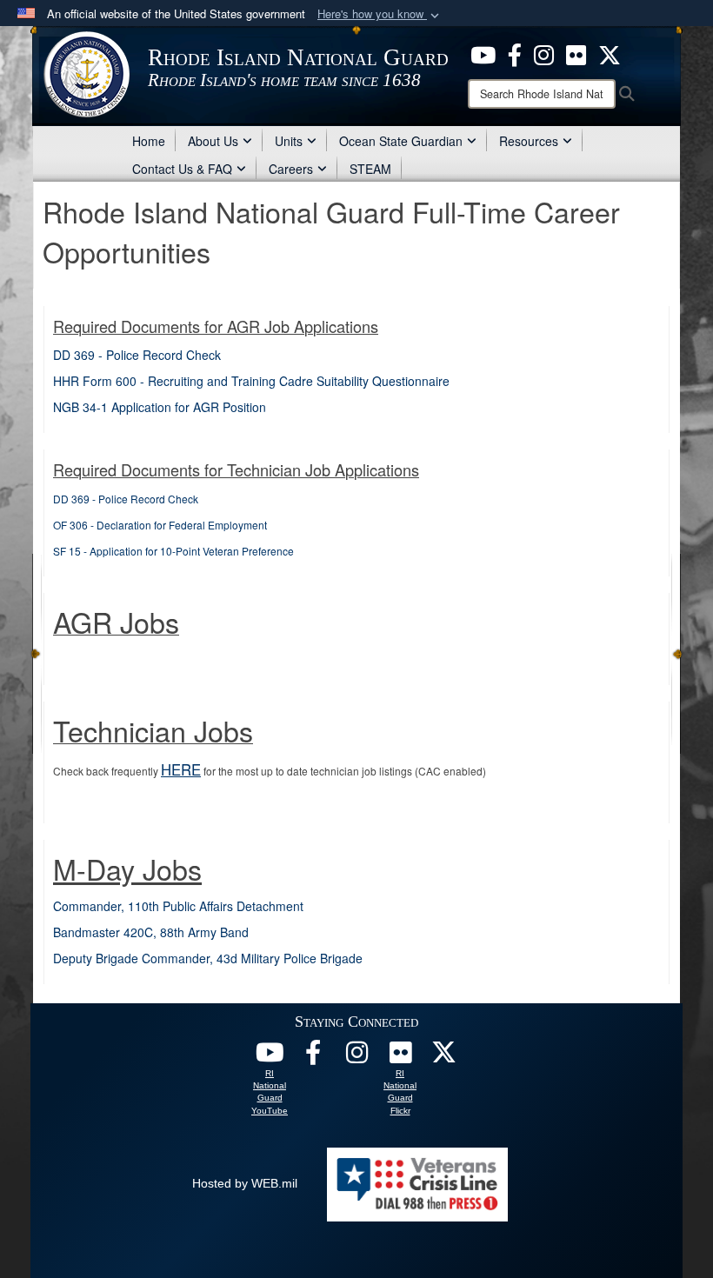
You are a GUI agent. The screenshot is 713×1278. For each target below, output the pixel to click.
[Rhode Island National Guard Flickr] (576, 53)
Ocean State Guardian (401, 141)
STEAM (370, 168)
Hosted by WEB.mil (244, 1183)
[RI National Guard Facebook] (515, 53)
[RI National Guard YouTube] (269, 1057)
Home (148, 141)
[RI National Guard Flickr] (400, 1057)
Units (289, 141)
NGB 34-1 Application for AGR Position (159, 407)
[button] (380, 14)
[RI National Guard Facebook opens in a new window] (313, 1057)
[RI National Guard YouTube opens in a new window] (483, 53)
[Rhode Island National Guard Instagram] (544, 53)
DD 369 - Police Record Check (137, 354)
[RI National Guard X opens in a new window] (443, 1057)
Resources (528, 141)
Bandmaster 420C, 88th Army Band (151, 932)
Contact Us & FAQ (182, 168)
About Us (213, 141)
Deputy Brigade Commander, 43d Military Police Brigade (208, 958)
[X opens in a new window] (609, 53)
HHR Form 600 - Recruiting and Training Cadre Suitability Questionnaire (251, 380)
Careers (291, 168)
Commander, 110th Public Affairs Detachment (178, 906)
